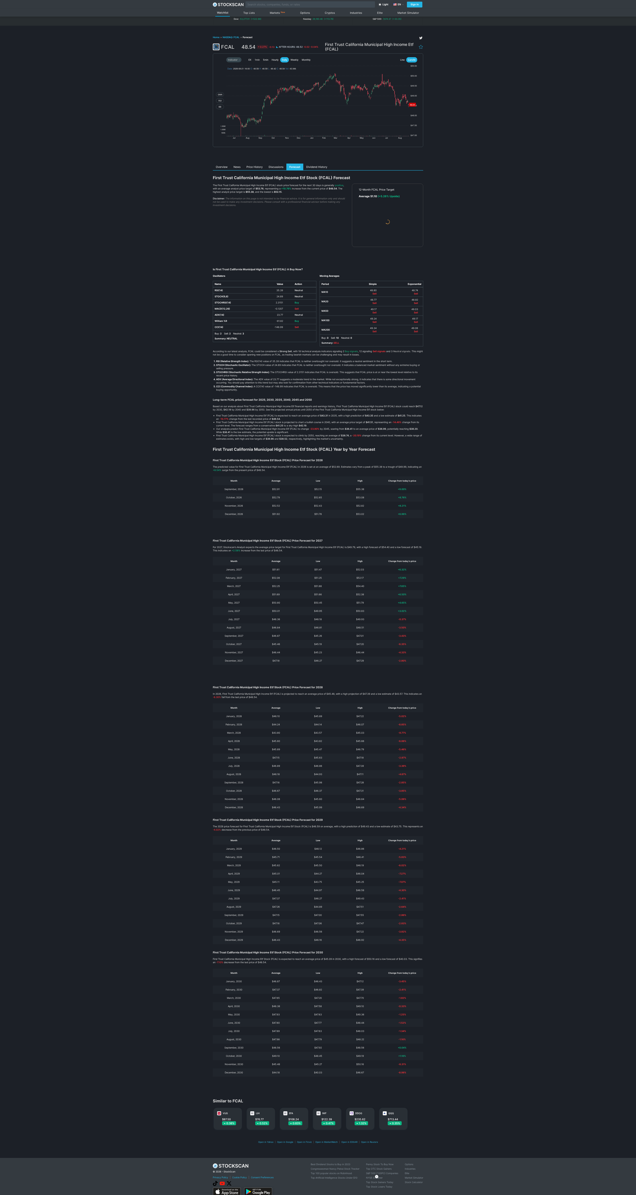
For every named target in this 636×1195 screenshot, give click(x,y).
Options (305, 12)
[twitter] (421, 38)
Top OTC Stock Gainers (379, 1168)
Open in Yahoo (265, 1142)
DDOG (358, 1113)
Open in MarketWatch (326, 1142)
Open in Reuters (369, 1142)
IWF (324, 1113)
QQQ (391, 1113)
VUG (225, 1113)
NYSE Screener (374, 1177)
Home (216, 37)
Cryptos (330, 12)
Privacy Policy (220, 1177)
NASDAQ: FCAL (231, 37)
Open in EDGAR (349, 1142)
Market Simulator (408, 12)
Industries (356, 12)
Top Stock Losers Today (379, 1186)
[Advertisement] (318, 156)
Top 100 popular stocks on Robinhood (331, 1173)
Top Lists (249, 12)
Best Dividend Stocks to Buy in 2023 (330, 1164)
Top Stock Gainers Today (379, 1182)
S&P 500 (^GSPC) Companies (382, 1173)
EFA (291, 1113)
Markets (277, 12)
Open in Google (285, 1142)
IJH (258, 1113)
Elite (380, 12)
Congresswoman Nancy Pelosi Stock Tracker (335, 1168)
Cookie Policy (239, 1177)
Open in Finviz (304, 1142)
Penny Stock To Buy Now (380, 1164)
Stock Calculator (414, 1182)
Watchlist (222, 12)
